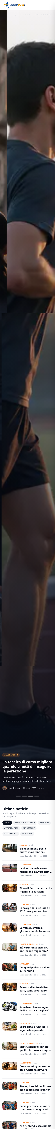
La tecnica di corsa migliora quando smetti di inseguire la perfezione (27, 766)
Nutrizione (29, 828)
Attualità (27, 834)
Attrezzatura (11, 828)
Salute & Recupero (25, 823)
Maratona (44, 823)
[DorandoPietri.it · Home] (14, 5)
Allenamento (11, 755)
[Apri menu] (49, 5)
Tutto (7, 823)
